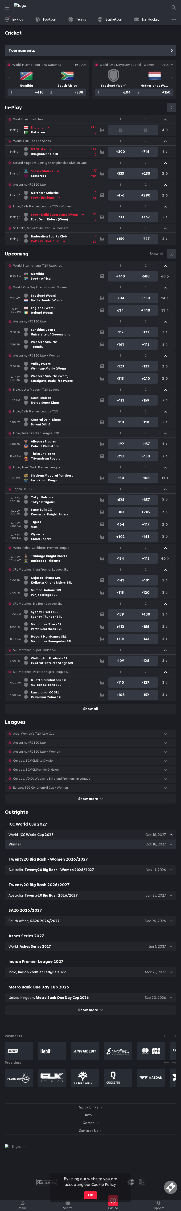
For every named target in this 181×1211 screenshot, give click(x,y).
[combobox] (15, 1146)
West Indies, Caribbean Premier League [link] (41, 548)
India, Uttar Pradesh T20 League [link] (36, 390)
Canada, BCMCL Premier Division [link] (36, 770)
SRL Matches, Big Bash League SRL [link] (37, 604)
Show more (88, 798)
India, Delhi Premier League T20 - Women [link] (42, 206)
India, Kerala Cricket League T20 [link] (36, 433)
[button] (90, 119)
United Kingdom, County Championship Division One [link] (50, 163)
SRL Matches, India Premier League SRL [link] (40, 570)
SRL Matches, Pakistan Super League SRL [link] (42, 672)
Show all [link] (156, 253)
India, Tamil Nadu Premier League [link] (36, 467)
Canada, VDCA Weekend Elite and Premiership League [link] (51, 779)
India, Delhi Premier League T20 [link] (35, 411)
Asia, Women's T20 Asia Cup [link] (33, 734)
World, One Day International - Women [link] (40, 287)
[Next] (172, 77)
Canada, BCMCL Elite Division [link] (33, 761)
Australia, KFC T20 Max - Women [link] (36, 355)
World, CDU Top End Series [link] (32, 141)
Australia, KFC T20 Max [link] (29, 185)
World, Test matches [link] (28, 119)
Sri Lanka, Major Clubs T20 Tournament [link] (41, 228)
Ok (90, 1195)
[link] (30, 7)
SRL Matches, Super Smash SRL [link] (35, 650)
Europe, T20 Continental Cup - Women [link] (40, 788)
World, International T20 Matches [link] (37, 266)
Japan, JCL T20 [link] (24, 489)
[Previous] (9, 77)
